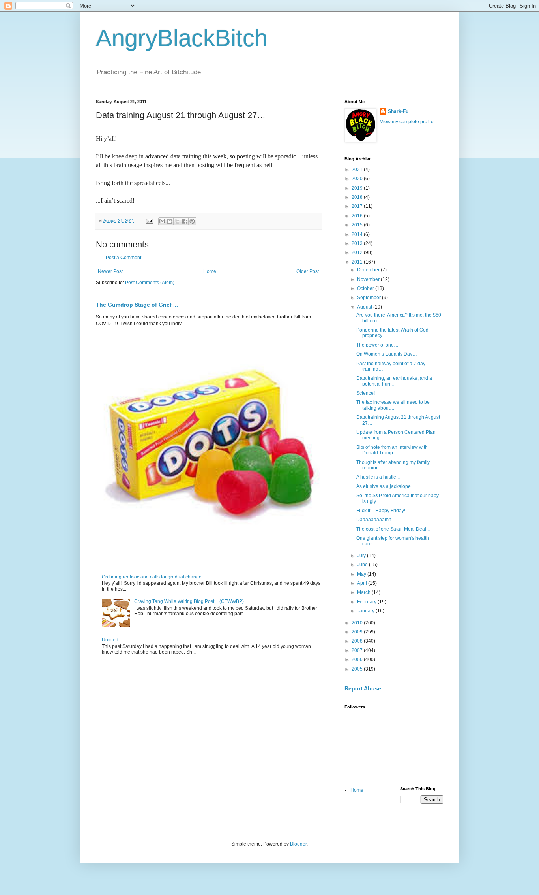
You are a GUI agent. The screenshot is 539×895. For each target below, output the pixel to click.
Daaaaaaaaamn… (376, 519)
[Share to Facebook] (185, 221)
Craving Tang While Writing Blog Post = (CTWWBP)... (190, 601)
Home (209, 271)
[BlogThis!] (170, 221)
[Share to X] (177, 221)
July (362, 555)
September (369, 297)
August (365, 307)
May (362, 574)
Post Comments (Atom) (149, 282)
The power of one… (377, 345)
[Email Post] (149, 220)
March (364, 592)
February (367, 602)
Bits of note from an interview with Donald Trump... (392, 450)
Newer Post (110, 271)
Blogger (298, 844)
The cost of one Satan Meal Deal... (393, 529)
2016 (358, 216)
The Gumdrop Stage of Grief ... (137, 304)
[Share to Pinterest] (192, 221)
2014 (358, 234)
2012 (358, 252)
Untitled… (112, 640)
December (369, 270)
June (363, 564)
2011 (358, 262)
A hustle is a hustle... (378, 477)
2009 (358, 632)
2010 (358, 623)
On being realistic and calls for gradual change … (155, 577)
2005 (358, 669)
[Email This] (162, 221)
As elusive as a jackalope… (385, 486)
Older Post (307, 271)
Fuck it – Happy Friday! (380, 510)
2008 (358, 641)
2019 (358, 188)
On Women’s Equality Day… (386, 354)
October (366, 288)
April (362, 583)
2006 (358, 659)
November (369, 279)
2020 (358, 178)
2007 (358, 650)
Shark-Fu (398, 111)
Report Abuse (362, 688)
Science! (365, 393)
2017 (358, 206)
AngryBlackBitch (182, 38)
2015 (358, 225)
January (366, 611)
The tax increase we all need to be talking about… (393, 405)
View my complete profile (407, 121)
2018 (358, 197)
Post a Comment (123, 257)
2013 (358, 243)
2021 (358, 169)
